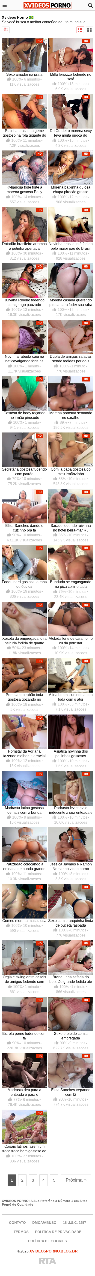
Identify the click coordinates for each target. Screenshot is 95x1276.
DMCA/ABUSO (44, 1223)
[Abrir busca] (90, 5)
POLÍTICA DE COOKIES (47, 1241)
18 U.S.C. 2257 (74, 1223)
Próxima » (76, 1180)
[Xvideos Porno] (47, 5)
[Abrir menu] (4, 5)
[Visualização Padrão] (80, 30)
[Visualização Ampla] (89, 30)
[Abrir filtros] (6, 30)
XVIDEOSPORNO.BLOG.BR (54, 1251)
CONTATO (17, 1223)
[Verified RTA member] (47, 1261)
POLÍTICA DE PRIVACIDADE (58, 1232)
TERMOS (21, 1232)
